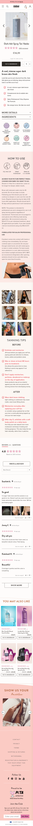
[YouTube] (24, 779)
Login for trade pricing (16, 58)
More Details (9, 112)
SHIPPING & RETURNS (16, 752)
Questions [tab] (16, 445)
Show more (16, 585)
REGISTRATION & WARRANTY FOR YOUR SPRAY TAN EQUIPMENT (16, 762)
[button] (26, 6)
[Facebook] (9, 779)
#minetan (17, 695)
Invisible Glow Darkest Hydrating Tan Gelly (23, 632)
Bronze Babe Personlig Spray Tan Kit (7, 669)
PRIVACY (16, 744)
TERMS (16, 748)
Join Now (25, 816)
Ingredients (9, 117)
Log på (30, 6)
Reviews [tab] (5, 445)
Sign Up (21, 1)
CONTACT (16, 739)
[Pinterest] (12, 779)
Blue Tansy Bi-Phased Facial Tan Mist (7, 632)
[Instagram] (16, 779)
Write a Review (16, 463)
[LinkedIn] (20, 779)
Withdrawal (16, 756)
